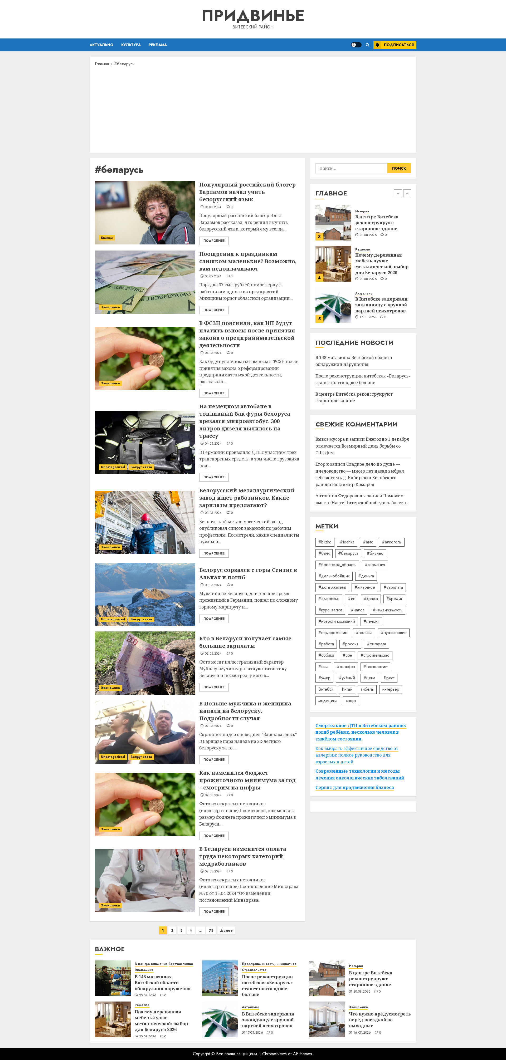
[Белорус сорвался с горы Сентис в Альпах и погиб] (145, 594)
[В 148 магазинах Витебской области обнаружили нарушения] (113, 978)
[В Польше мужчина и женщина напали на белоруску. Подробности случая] (145, 732)
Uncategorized (113, 467)
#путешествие (394, 633)
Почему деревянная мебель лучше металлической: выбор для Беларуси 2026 (381, 264)
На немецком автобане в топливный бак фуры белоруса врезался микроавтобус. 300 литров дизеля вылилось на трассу (244, 421)
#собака (326, 655)
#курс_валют (330, 610)
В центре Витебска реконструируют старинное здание (376, 223)
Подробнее (214, 240)
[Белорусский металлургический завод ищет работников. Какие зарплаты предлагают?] (145, 522)
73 (211, 930)
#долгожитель (332, 587)
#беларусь (348, 553)
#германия (375, 565)
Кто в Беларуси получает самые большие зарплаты (245, 642)
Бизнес (107, 237)
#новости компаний (336, 621)
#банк (324, 553)
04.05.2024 (213, 353)
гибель (367, 689)
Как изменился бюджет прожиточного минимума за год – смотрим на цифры (247, 780)
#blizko (325, 542)
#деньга (366, 576)
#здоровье (328, 599)
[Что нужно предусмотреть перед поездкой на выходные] (327, 1019)
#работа (326, 644)
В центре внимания (151, 964)
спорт (351, 701)
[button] (367, 45)
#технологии (375, 667)
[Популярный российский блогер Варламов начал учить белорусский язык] (145, 212)
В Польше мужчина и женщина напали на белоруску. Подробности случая (245, 711)
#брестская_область (337, 565)
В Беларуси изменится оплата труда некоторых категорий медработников (242, 856)
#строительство (375, 655)
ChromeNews (274, 1054)
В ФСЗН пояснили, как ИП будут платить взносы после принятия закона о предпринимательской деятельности (247, 334)
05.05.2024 (213, 276)
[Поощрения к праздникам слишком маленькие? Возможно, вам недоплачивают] (145, 282)
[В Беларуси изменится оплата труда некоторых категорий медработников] (145, 880)
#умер (324, 678)
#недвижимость (387, 610)
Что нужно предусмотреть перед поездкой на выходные (380, 1020)
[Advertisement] (253, 109)
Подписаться (399, 44)
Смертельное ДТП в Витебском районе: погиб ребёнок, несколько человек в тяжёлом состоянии (360, 732)
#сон (347, 655)
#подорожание (332, 633)
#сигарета (376, 644)
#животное (364, 587)
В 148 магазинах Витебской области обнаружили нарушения (163, 983)
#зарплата (393, 587)
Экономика (110, 307)
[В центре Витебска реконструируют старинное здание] (333, 223)
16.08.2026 (362, 1033)
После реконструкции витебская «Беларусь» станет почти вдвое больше (363, 379)
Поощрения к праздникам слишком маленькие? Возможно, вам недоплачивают (247, 261)
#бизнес (375, 553)
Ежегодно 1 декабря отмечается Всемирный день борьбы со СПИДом (362, 445)
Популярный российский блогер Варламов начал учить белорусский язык (247, 192)
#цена (369, 678)
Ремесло (362, 249)
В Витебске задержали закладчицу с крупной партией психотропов (381, 305)
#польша (364, 633)
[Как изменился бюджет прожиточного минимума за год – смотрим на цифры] (145, 804)
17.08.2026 (367, 317)
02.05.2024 (213, 654)
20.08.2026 (368, 235)
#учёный (347, 678)
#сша (323, 667)
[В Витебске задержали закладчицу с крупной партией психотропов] (333, 305)
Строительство (254, 970)
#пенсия (371, 621)
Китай (347, 689)
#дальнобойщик (334, 576)
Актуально (101, 44)
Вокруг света (141, 467)
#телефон (346, 667)
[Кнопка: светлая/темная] (356, 44)
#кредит (394, 599)
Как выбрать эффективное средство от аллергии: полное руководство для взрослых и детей (356, 755)
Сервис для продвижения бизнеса (354, 787)
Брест (389, 678)
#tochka (347, 542)
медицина (327, 701)
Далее (226, 930)
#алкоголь (392, 542)
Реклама (158, 44)
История (362, 211)
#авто (368, 542)
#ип (351, 599)
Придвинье (253, 15)
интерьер (390, 689)
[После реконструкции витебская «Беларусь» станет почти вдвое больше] (220, 978)
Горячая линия (181, 964)
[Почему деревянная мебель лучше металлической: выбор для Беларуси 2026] (333, 264)
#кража (371, 599)
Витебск (325, 689)
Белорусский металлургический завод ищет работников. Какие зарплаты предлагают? (247, 498)
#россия (350, 644)
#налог (357, 610)
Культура (131, 44)
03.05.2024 (213, 513)
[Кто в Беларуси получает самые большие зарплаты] (145, 663)
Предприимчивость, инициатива (269, 964)
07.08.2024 (213, 207)
